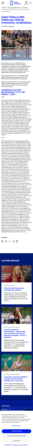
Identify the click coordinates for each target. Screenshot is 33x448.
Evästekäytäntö (8, 444)
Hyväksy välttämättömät (16, 436)
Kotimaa (24, 7)
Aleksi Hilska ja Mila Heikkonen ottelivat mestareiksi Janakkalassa (16, 10)
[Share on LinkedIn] (17, 241)
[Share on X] (10, 241)
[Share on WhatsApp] (2, 241)
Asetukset (16, 441)
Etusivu (4, 7)
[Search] (31, 3)
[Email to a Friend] (13, 241)
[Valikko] (2, 3)
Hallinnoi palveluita (16, 425)
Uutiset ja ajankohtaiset (14, 7)
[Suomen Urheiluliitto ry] (15, 3)
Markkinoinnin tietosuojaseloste (20, 444)
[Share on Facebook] (6, 241)
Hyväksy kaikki (16, 431)
